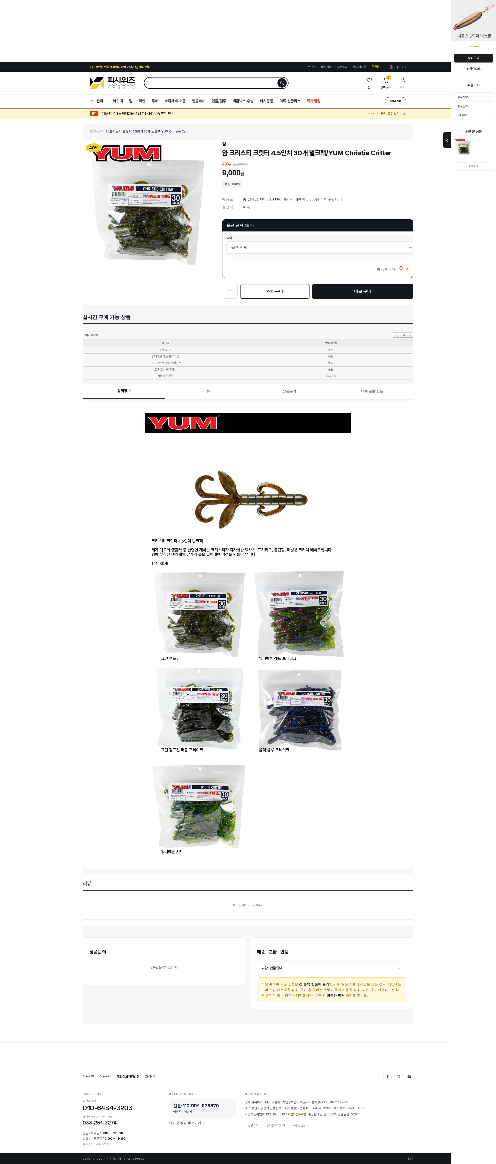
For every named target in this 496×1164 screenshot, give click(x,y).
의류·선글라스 (290, 101)
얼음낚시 (198, 101)
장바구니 (473, 58)
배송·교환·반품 (372, 391)
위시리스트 (474, 68)
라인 (142, 101)
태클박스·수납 (243, 101)
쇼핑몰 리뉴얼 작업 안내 (117, 113)
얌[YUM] (98, 131)
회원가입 (326, 67)
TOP (410, 1158)
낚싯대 (118, 101)
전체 (99, 101)
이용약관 (88, 1076)
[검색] (282, 83)
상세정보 (124, 391)
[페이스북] (398, 67)
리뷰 (206, 391)
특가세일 (313, 101)
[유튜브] (404, 67)
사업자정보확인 (297, 1114)
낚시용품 (266, 101)
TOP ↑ (473, 166)
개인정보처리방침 (128, 1076)
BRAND (395, 101)
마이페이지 (359, 67)
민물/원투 (219, 101)
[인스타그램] (391, 67)
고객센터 (151, 1076)
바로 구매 (362, 291)
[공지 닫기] (404, 113)
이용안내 (105, 1076)
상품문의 (289, 391)
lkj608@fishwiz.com (333, 1102)
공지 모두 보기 (390, 113)
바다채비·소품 (175, 101)
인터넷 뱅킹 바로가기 (185, 1123)
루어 (155, 101)
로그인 (311, 67)
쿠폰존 (375, 67)
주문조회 (342, 67)
